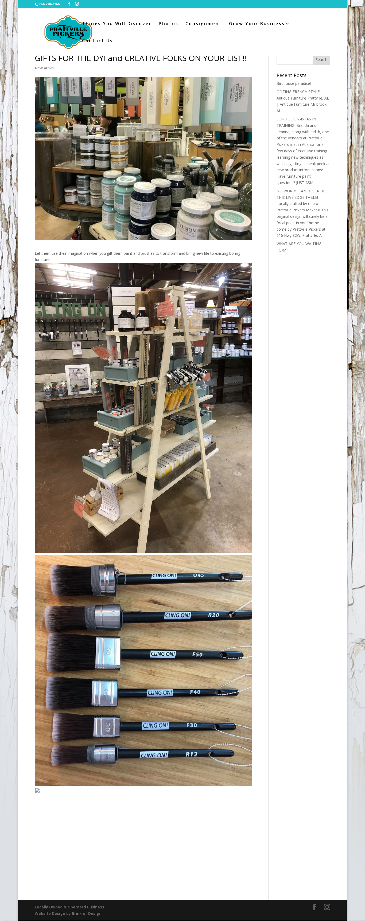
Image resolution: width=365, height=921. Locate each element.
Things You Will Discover (117, 24)
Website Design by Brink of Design (68, 913)
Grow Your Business (257, 24)
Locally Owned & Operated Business (69, 906)
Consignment (203, 24)
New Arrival (45, 67)
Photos (168, 24)
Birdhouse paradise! (294, 83)
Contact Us (97, 41)
